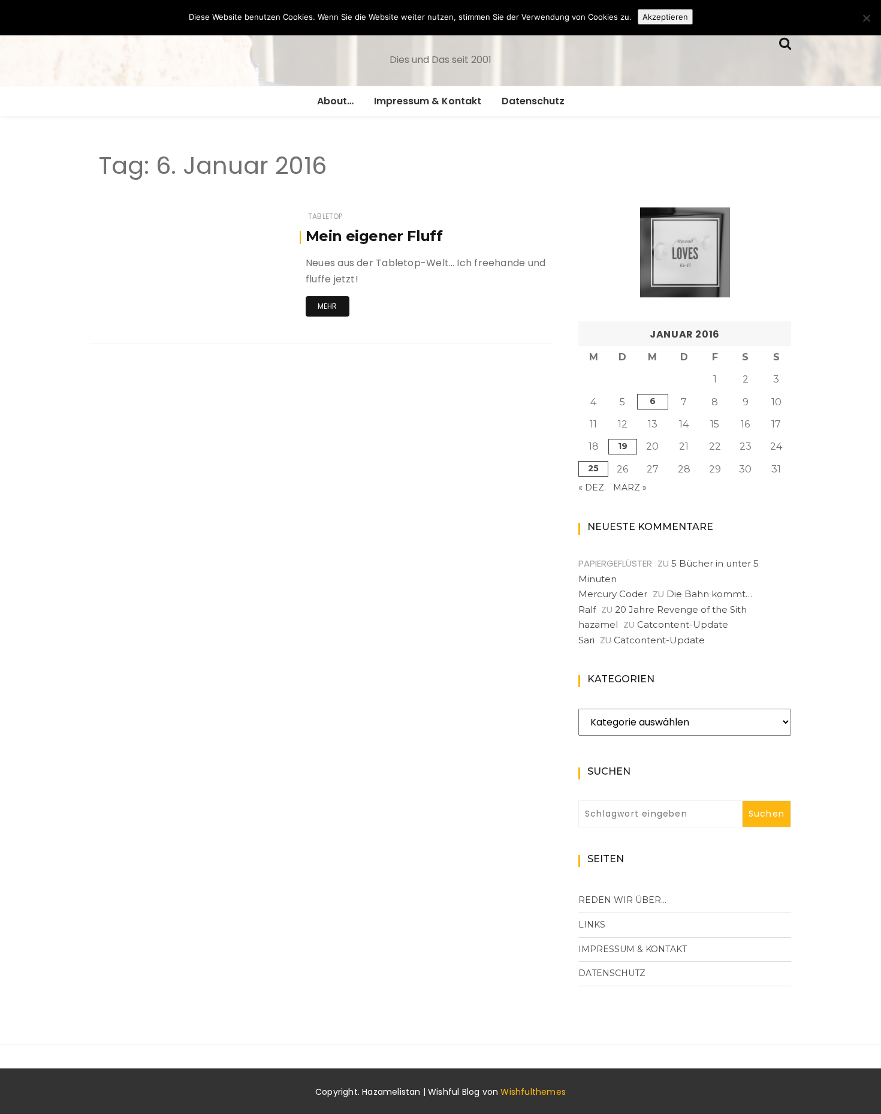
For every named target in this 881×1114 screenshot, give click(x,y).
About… (335, 101)
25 (593, 468)
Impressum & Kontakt (427, 101)
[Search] (785, 42)
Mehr (327, 306)
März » (630, 487)
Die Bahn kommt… (709, 594)
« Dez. (592, 487)
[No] (866, 18)
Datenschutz (533, 101)
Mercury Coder (612, 594)
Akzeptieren (665, 17)
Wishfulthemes (533, 1092)
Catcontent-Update (682, 624)
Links (591, 924)
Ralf (587, 609)
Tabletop (325, 216)
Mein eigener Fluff (374, 236)
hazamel (598, 624)
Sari (586, 640)
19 (622, 446)
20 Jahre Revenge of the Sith (681, 609)
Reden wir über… (622, 900)
